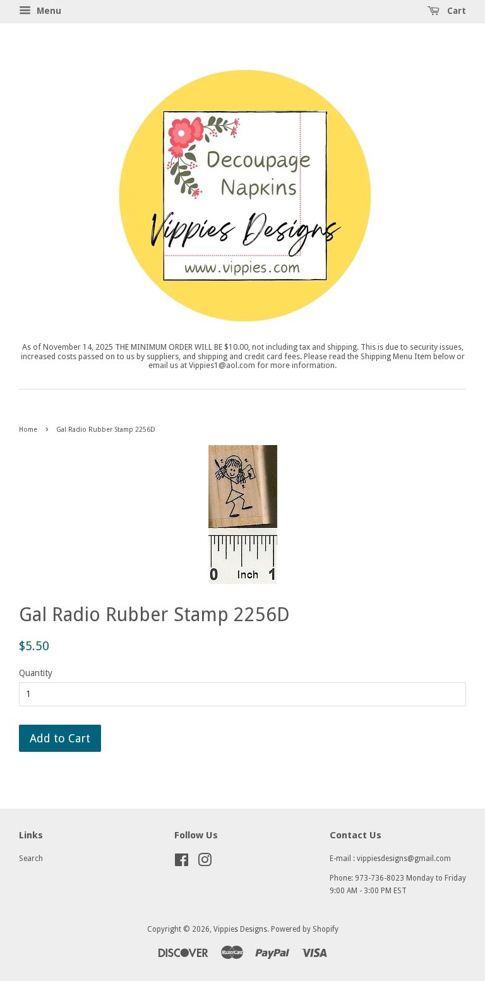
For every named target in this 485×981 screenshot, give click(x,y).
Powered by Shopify (304, 929)
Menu (47, 11)
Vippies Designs (240, 929)
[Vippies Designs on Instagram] (205, 863)
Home (28, 429)
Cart (455, 11)
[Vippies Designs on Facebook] (181, 863)
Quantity (35, 673)
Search (31, 858)
